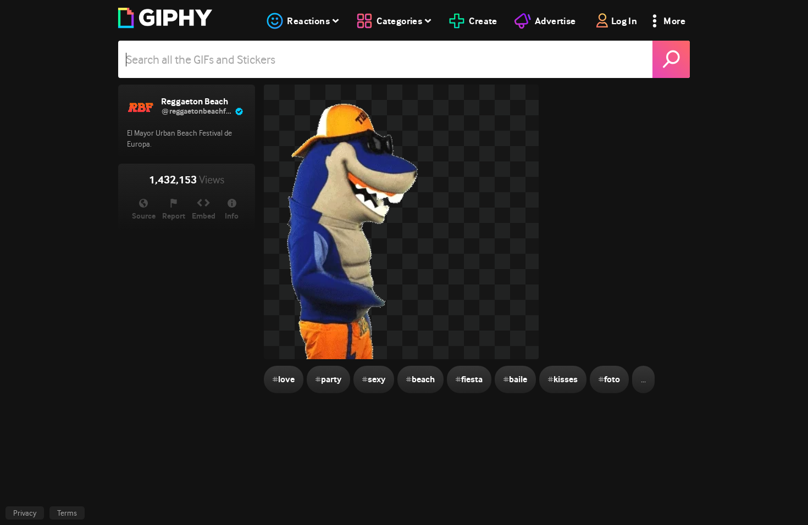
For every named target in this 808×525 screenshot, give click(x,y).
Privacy (24, 513)
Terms (67, 513)
